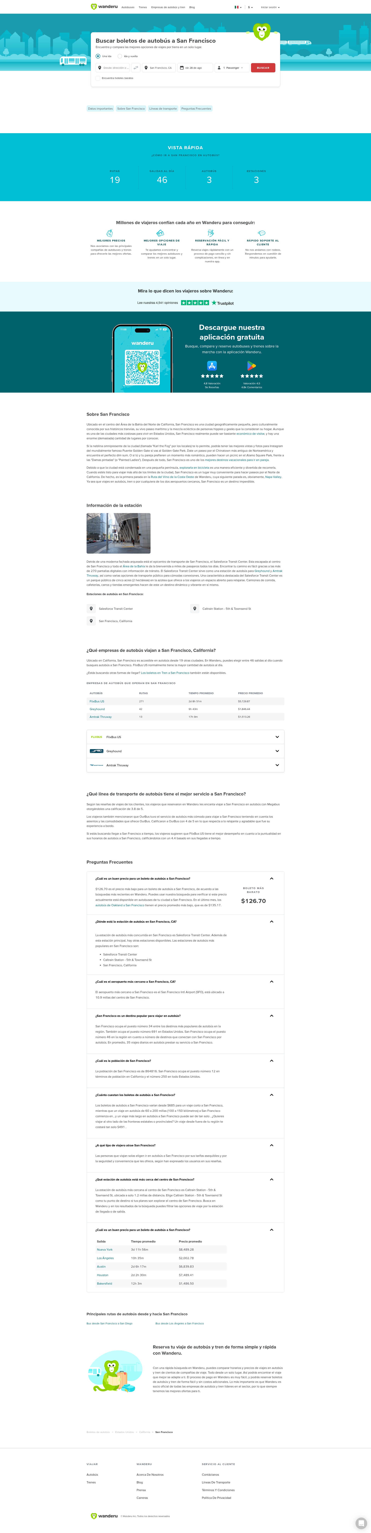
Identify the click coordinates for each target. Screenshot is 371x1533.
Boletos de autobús (98, 1432)
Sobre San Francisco (131, 108)
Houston (102, 1275)
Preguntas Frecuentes (196, 108)
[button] (238, 7)
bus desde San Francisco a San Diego (109, 1323)
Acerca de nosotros (150, 1474)
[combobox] (112, 67)
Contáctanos (210, 1474)
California (144, 1432)
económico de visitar (250, 433)
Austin (101, 1266)
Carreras (142, 1497)
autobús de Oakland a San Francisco (119, 905)
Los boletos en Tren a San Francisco (165, 672)
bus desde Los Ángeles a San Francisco (180, 1323)
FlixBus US (97, 701)
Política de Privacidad (216, 1497)
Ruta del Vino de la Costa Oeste (172, 477)
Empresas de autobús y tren (168, 7)
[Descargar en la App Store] (212, 366)
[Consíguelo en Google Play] (251, 366)
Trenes (143, 7)
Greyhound (262, 571)
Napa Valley (273, 477)
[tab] (106, 58)
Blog (192, 7)
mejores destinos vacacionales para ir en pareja (237, 460)
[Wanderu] (104, 7)
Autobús (92, 1474)
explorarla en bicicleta (194, 467)
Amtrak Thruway (101, 716)
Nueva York (104, 1249)
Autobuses (128, 7)
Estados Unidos (124, 1432)
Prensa (141, 1490)
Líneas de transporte (163, 108)
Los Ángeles (105, 1258)
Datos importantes (100, 108)
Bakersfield (104, 1283)
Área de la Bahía (134, 566)
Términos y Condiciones (218, 1490)
